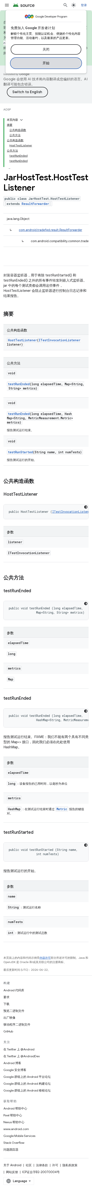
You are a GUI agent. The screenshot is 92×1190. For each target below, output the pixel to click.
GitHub (8, 1031)
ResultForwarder (35, 204)
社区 (29, 1165)
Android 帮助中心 (15, 1108)
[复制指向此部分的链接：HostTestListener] (42, 494)
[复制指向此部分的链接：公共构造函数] (38, 481)
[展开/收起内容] (21, 119)
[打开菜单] (7, 5)
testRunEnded (19, 384)
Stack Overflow (13, 1143)
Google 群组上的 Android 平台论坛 (27, 1077)
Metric (61, 809)
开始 (46, 63)
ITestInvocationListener (59, 340)
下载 (6, 1004)
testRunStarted (20, 452)
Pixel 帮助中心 (12, 1115)
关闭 (46, 49)
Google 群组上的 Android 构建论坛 (27, 1084)
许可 (55, 1165)
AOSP (7, 109)
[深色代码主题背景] (85, 507)
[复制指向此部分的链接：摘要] (18, 314)
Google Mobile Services (19, 1136)
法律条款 (42, 1165)
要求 (6, 997)
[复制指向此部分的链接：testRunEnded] (35, 591)
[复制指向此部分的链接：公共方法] (28, 578)
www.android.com (16, 1129)
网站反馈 (12, 1172)
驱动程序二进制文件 (16, 1024)
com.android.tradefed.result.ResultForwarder (50, 230)
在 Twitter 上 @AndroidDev (21, 1056)
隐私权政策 (69, 1165)
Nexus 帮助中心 (13, 1122)
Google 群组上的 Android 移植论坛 (27, 1090)
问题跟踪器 (10, 1149)
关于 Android (12, 1165)
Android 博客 (12, 1063)
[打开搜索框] (65, 5)
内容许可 (45, 958)
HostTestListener (22, 340)
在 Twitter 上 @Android (18, 1049)
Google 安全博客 (14, 1070)
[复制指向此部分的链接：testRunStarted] (37, 832)
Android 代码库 (13, 990)
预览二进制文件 (13, 1011)
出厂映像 (9, 1018)
